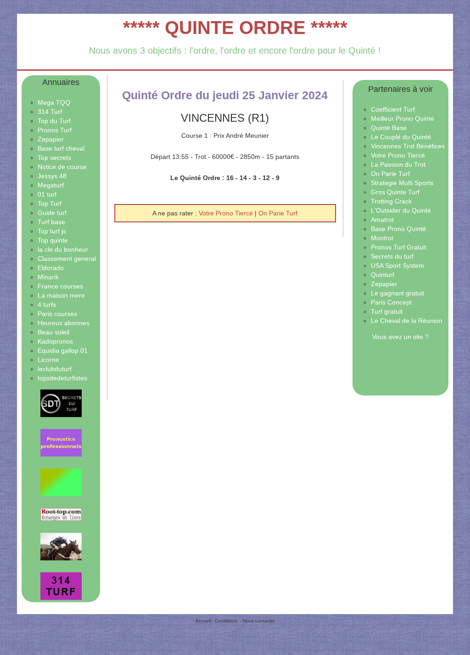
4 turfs (47, 304)
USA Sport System (397, 265)
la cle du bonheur (63, 249)
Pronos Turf (55, 130)
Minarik (48, 277)
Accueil (203, 620)
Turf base (51, 222)
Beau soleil (53, 332)
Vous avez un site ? (400, 336)
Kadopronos (55, 341)
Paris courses (57, 313)
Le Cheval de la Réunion (406, 320)
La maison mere (61, 295)
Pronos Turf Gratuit (398, 247)
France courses (60, 286)
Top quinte (53, 240)
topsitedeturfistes (62, 378)
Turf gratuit (387, 311)
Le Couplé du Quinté (401, 137)
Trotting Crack (391, 201)
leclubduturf (55, 369)
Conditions (226, 620)
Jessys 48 (52, 176)
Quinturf (382, 274)
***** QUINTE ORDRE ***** (235, 27)
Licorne (48, 359)
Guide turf (52, 212)
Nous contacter (259, 620)
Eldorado (51, 267)
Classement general (67, 258)
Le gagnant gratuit (397, 293)
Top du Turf (54, 120)
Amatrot (382, 219)
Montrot (382, 238)
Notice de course (62, 166)
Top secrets (54, 157)
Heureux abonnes (64, 323)
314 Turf (50, 111)
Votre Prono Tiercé (227, 213)
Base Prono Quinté (398, 228)
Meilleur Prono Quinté (402, 118)
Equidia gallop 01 (63, 350)
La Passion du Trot (398, 164)
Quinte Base (389, 127)
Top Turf (50, 203)
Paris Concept (391, 302)
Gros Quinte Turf (395, 192)
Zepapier (51, 139)
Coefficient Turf (393, 109)
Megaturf (51, 185)
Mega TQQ (54, 102)
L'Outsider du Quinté (401, 210)
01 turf (47, 194)
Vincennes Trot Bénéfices (408, 146)
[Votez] (61, 403)
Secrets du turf (392, 256)
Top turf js (52, 231)
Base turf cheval (61, 148)
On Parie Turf (277, 213)
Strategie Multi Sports (402, 182)
